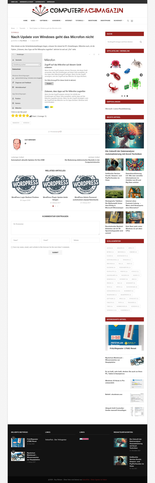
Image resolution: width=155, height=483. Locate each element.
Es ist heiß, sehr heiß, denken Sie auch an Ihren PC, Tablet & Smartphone (123, 373)
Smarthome (92, 20)
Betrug (110, 252)
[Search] (128, 20)
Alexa (110, 248)
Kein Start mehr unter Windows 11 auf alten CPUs (134, 228)
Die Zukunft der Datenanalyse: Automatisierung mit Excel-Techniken (123, 152)
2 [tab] (124, 96)
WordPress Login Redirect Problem (25, 197)
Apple (131, 248)
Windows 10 (112, 310)
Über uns (14, 2)
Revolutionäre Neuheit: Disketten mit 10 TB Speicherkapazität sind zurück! (114, 229)
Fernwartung (124, 267)
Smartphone (105, 20)
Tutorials (79, 20)
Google (135, 271)
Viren (110, 306)
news (109, 287)
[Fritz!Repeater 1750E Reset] (124, 338)
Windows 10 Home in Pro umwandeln (115, 382)
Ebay (129, 263)
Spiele (122, 298)
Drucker (111, 263)
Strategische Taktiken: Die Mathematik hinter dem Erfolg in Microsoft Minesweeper (114, 204)
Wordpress (125, 310)
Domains (127, 259)
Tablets (110, 302)
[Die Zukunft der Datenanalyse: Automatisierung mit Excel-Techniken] (124, 135)
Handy (136, 275)
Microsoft (130, 283)
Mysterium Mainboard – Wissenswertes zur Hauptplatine (114, 360)
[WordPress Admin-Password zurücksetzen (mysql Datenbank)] (86, 184)
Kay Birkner (23, 40)
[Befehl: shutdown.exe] (137, 397)
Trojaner (132, 302)
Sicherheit (118, 20)
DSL (121, 263)
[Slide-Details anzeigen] (124, 75)
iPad (134, 279)
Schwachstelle (113, 291)
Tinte (121, 302)
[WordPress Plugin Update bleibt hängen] (55, 184)
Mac (119, 283)
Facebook (111, 267)
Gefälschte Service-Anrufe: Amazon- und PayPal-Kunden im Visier (113, 177)
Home (25, 20)
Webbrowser (122, 306)
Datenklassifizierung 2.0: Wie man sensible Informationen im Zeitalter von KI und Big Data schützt (134, 178)
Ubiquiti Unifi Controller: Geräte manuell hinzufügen (115, 409)
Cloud (110, 256)
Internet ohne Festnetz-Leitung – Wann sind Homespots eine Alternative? (134, 204)
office (119, 287)
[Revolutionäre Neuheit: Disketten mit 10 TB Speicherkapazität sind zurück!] (114, 217)
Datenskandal (113, 259)
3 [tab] (127, 96)
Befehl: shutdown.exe (113, 394)
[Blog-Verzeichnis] (84, 440)
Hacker (125, 275)
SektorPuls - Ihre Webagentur (55, 440)
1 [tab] (122, 96)
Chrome (133, 252)
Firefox (123, 271)
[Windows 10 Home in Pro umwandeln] (137, 384)
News (33, 20)
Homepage (111, 279)
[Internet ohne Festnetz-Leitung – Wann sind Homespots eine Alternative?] (135, 192)
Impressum (50, 2)
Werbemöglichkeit (26, 2)
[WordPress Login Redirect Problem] (25, 184)
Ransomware (131, 287)
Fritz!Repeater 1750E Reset (123, 348)
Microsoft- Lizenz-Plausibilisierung (117, 109)
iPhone (110, 283)
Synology (133, 298)
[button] (14, 191)
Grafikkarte (112, 275)
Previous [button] (108, 75)
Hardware (56, 20)
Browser (121, 252)
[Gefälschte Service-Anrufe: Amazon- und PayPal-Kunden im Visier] (114, 164)
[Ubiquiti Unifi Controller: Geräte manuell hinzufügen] (137, 411)
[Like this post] (61, 132)
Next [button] (141, 75)
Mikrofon (16, 122)
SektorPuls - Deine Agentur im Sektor (94, 479)
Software (43, 20)
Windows (26, 122)
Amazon (120, 248)
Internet (68, 20)
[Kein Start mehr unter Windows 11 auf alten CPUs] (135, 217)
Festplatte (111, 271)
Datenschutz (40, 2)
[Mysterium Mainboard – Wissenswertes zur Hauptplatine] (137, 361)
